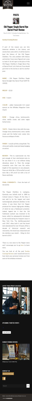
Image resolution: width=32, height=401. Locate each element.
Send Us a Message (8, 373)
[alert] (16, 327)
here (22, 245)
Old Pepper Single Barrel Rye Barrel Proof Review (16, 28)
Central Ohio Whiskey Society (12, 395)
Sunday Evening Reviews (19, 33)
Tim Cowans (16, 35)
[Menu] (27, 3)
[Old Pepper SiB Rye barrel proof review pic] (16, 21)
